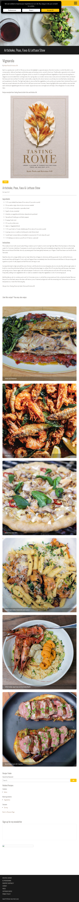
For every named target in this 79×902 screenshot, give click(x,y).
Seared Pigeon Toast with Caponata (39, 729)
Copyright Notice (7, 891)
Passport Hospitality (8, 883)
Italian (5, 792)
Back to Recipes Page (8, 812)
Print (5, 182)
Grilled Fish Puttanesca (39, 343)
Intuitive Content (7, 878)
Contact (4, 886)
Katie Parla (7, 65)
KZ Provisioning (6, 881)
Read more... (39, 30)
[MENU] (76, 3)
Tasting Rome (17, 92)
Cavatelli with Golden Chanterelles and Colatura (39, 575)
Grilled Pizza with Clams (39, 498)
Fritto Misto (39, 421)
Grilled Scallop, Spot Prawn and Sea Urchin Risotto (39, 652)
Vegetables (7, 800)
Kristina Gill (15, 65)
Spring (6, 807)
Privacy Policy (6, 894)
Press (4, 889)
